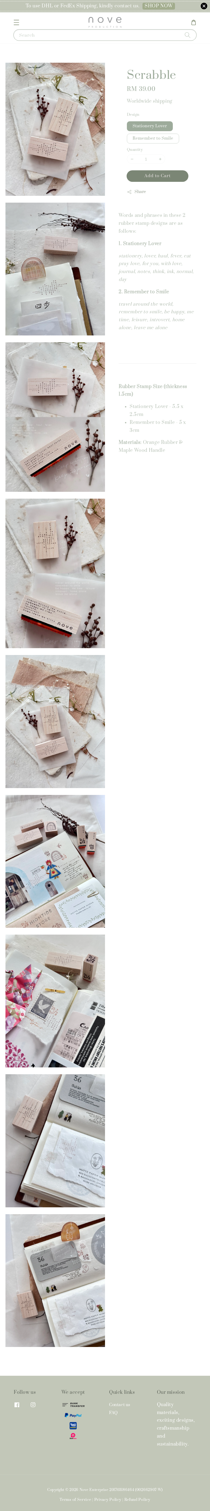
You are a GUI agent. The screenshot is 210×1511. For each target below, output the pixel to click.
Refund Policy (137, 1499)
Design (133, 114)
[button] (16, 22)
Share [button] (140, 191)
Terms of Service (75, 1499)
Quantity (135, 149)
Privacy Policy (107, 1499)
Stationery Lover (150, 126)
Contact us (119, 1405)
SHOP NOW (159, 6)
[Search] (187, 35)
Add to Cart (157, 176)
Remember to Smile (153, 138)
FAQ (113, 1412)
